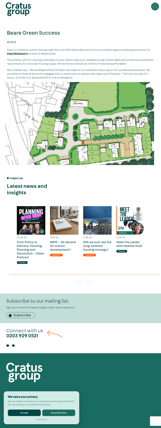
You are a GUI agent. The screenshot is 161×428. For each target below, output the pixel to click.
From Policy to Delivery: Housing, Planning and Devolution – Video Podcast (30, 250)
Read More (56, 255)
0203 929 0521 (22, 335)
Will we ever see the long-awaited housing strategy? (97, 246)
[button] (155, 6)
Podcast (22, 262)
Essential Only (59, 412)
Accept (24, 412)
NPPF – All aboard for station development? (63, 246)
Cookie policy (41, 419)
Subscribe (22, 315)
